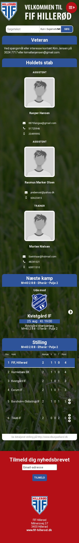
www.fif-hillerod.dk (39, 530)
